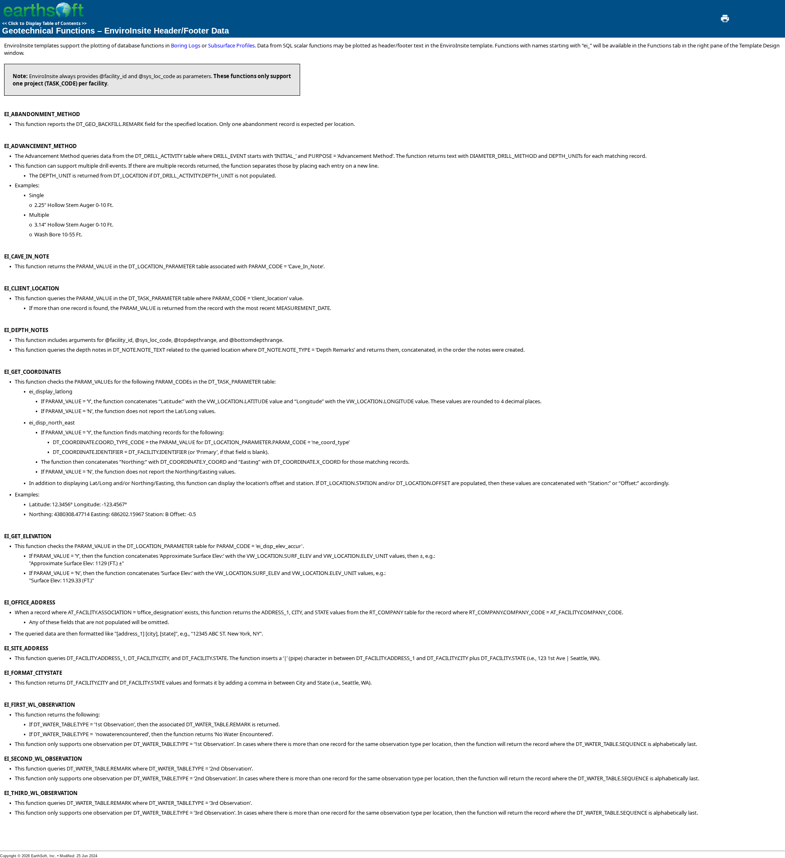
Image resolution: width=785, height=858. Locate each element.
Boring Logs (185, 45)
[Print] (724, 21)
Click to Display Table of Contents (44, 23)
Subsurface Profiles (231, 45)
